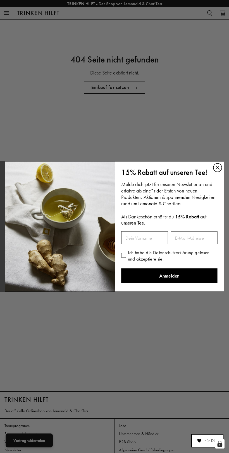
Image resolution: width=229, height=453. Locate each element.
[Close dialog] (217, 167)
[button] (207, 440)
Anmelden (169, 276)
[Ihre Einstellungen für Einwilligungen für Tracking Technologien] (220, 444)
